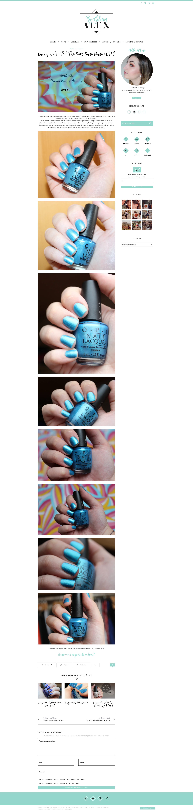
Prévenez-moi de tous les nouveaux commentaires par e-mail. (62, 779)
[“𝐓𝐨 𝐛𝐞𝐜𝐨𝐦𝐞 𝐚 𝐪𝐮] (126, 225)
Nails (72, 49)
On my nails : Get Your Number (76, 703)
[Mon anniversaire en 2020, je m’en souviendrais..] (147, 214)
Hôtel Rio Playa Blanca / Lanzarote (98, 719)
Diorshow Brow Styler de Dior (53, 719)
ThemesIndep (47, 809)
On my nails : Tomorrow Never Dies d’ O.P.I (49, 704)
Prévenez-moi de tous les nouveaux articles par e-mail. (59, 783)
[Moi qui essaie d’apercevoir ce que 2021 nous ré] (137, 225)
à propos (136, 98)
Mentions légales (67, 809)
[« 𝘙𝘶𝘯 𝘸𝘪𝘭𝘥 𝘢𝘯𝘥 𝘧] (147, 225)
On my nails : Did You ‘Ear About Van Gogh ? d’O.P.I (103, 704)
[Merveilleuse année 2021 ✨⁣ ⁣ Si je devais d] (126, 214)
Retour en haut (146, 808)
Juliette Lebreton (57, 809)
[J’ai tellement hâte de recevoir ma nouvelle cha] (147, 204)
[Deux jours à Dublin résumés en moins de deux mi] (126, 204)
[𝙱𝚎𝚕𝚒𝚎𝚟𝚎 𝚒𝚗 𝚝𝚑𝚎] (137, 214)
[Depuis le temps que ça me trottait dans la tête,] (137, 204)
